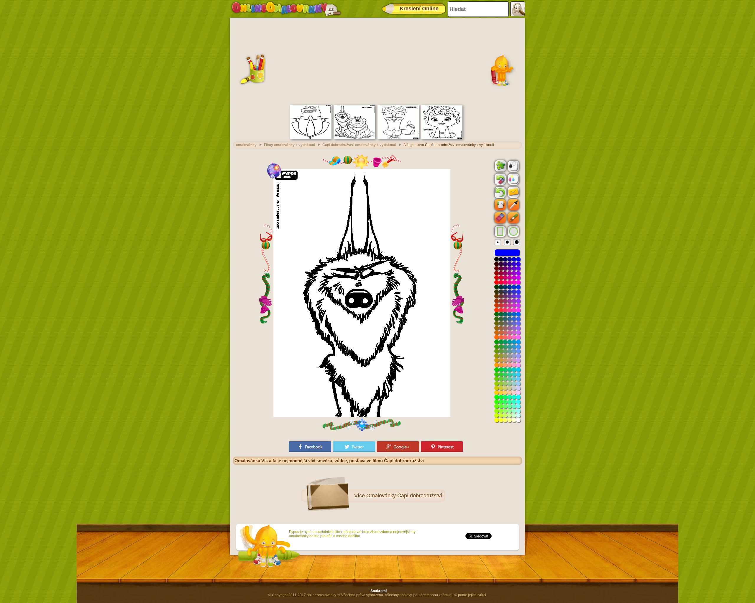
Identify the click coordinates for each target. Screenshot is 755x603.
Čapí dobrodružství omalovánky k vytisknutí (359, 145)
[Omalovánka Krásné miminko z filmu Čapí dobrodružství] (441, 138)
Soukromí (378, 591)
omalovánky (246, 145)
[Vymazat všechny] (500, 179)
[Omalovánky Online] (286, 9)
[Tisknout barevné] (512, 178)
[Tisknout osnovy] (512, 165)
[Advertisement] (377, 60)
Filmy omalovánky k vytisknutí (289, 145)
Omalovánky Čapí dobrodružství (404, 496)
